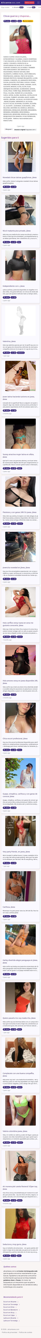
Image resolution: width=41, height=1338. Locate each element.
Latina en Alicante (9, 1318)
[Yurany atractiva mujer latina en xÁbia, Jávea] (20, 434)
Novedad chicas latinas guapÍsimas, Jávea (20, 177)
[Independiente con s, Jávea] (20, 265)
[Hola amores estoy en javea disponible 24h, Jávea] (20, 660)
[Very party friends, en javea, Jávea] (20, 831)
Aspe (31, 7)
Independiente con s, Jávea (14, 286)
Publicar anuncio (29, 2)
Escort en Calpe (9, 1315)
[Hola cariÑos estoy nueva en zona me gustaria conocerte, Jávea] (20, 602)
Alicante (18, 7)
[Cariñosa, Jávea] (20, 886)
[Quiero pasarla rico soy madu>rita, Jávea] (20, 997)
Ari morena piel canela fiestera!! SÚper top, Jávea (20, 1187)
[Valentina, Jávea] (20, 320)
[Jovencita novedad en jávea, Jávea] (20, 547)
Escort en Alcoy (9, 1312)
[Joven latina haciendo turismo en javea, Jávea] (20, 376)
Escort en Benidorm (10, 1310)
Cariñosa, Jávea (9, 907)
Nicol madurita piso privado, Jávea (17, 231)
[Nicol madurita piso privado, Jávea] (20, 210)
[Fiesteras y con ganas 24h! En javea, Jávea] (20, 491)
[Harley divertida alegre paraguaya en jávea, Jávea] (20, 939)
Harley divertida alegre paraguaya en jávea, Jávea (20, 961)
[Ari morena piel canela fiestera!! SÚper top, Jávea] (20, 1166)
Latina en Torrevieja (10, 1321)
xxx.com (10, 2)
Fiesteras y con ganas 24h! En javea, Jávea (19, 512)
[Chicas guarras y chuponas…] (20, 39)
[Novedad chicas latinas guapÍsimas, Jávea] (20, 157)
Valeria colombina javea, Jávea (15, 1131)
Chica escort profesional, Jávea (15, 738)
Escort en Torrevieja (10, 1304)
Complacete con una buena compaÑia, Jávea (18, 1074)
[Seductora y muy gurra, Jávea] (20, 1223)
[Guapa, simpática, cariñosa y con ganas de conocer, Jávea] (20, 773)
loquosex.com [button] (24, 130)
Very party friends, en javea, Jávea (16, 852)
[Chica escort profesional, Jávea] (20, 718)
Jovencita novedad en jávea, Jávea (16, 567)
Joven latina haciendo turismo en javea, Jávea (19, 397)
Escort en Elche (9, 1307)
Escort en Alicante (10, 1302)
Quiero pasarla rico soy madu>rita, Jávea (19, 1018)
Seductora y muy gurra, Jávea (14, 1244)
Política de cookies (25, 1332)
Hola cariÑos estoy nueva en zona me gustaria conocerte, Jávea (18, 624)
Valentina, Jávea (9, 341)
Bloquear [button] (8, 129)
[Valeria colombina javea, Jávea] (20, 1110)
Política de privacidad (9, 1332)
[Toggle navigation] (38, 2)
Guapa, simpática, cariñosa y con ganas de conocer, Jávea (20, 795)
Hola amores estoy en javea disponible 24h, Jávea (20, 682)
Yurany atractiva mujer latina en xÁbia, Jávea (18, 455)
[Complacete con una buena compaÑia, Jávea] (20, 1053)
